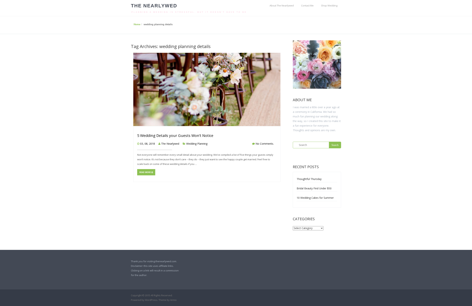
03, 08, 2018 (147, 143)
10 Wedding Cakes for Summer (315, 197)
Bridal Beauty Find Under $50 (314, 188)
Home (137, 24)
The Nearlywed (154, 5)
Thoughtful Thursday (309, 179)
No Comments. (265, 143)
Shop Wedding (329, 5)
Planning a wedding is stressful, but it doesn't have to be (189, 12)
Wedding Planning (196, 143)
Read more (145, 172)
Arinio (173, 300)
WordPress (151, 300)
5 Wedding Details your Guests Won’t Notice (175, 135)
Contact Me (307, 5)
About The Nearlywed (282, 5)
